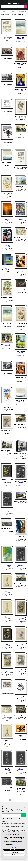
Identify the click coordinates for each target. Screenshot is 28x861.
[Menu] (2, 4)
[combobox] (12, 6)
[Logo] (14, 3)
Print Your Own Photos (14, 0)
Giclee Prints (12, 11)
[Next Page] (18, 800)
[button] (14, 1)
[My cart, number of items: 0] (26, 4)
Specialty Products (5, 11)
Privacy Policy (14, 847)
